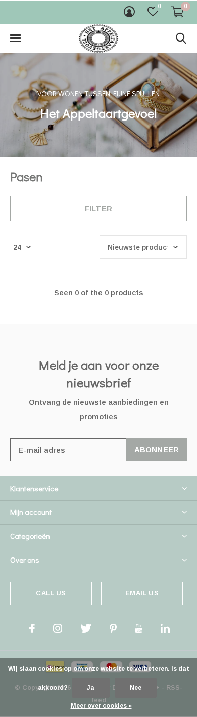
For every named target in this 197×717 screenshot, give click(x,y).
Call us (51, 593)
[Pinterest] (113, 628)
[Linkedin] (165, 628)
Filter (98, 208)
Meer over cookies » (101, 705)
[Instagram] (57, 628)
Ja (90, 687)
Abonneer (156, 449)
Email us (141, 593)
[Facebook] (32, 628)
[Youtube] (138, 628)
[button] (15, 38)
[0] (177, 11)
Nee (135, 687)
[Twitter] (85, 628)
